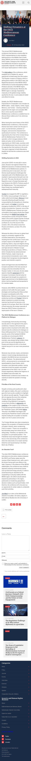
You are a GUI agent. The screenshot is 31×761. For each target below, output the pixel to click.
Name (3, 553)
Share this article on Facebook (14, 504)
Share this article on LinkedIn (17, 504)
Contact (4, 720)
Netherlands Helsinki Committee (11, 710)
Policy (3, 670)
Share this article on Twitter (11, 504)
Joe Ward (4, 494)
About (3, 703)
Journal (4, 673)
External (4, 683)
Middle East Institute (18, 214)
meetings (4, 405)
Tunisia (4, 194)
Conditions (5, 723)
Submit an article (6, 713)
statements (20, 403)
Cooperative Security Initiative (10, 694)
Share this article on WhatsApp (20, 504)
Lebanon (19, 338)
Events (4, 677)
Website (4, 560)
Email (3, 556)
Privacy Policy (6, 727)
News (3, 666)
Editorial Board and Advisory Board (11, 706)
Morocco (21, 198)
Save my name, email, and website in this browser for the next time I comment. (16, 564)
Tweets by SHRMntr (7, 731)
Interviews (4, 680)
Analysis (4, 687)
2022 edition (8, 72)
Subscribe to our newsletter (9, 717)
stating (25, 409)
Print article (8, 510)
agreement (16, 273)
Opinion (4, 690)
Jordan (14, 204)
